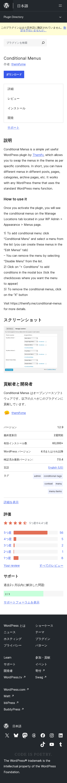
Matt (9, 696)
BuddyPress (14, 709)
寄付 (40, 671)
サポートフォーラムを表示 (21, 602)
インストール (16, 108)
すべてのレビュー (51, 565)
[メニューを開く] (61, 5)
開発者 (8, 671)
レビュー (14, 98)
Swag (41, 677)
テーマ (39, 632)
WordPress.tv (15, 677)
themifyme (18, 64)
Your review (12, 565)
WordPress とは (14, 625)
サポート (13, 127)
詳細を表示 (11, 502)
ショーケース (44, 625)
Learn (7, 657)
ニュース (10, 632)
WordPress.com (16, 689)
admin (37, 476)
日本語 (16, 726)
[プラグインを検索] (43, 42)
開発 (11, 118)
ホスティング (13, 639)
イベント (41, 664)
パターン (41, 645)
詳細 (11, 89)
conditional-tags (53, 476)
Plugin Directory (13, 16)
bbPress (11, 703)
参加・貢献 (42, 657)
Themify (38, 155)
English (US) (55, 467)
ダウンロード (14, 74)
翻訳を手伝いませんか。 (43, 29)
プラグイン (42, 639)
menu (59, 483)
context (48, 483)
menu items (55, 491)
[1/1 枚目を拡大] (58, 331)
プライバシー (13, 645)
